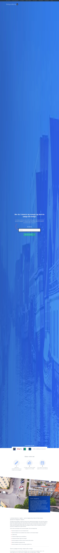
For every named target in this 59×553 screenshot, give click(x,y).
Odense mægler (41, 0)
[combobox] (29, 230)
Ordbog (52, 0)
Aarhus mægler (35, 0)
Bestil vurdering (8, 0)
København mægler (28, 0)
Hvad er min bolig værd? (15, 0)
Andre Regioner (47, 0)
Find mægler (22, 0)
